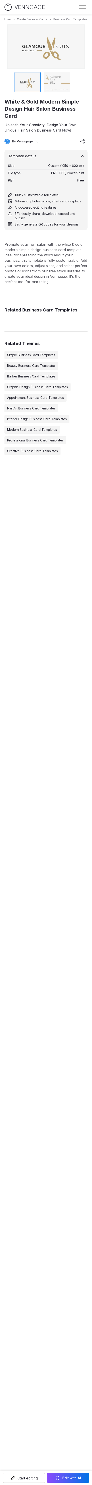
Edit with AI (71, 1478)
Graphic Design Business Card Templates (37, 387)
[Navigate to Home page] (24, 7)
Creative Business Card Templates (32, 451)
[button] (24, 1478)
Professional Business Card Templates (35, 440)
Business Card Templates (70, 19)
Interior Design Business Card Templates (37, 419)
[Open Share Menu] (83, 141)
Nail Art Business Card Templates (31, 408)
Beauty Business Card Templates (31, 365)
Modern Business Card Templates (32, 429)
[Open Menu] (83, 7)
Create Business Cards (32, 19)
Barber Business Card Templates (31, 376)
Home (7, 19)
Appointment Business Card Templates (35, 397)
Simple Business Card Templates (31, 355)
